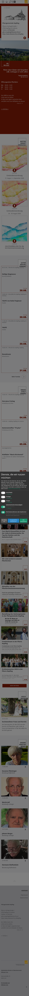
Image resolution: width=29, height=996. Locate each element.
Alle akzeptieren (23, 520)
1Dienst (8, 508)
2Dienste (9, 494)
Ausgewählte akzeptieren (13, 520)
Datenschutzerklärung (14, 488)
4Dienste (9, 498)
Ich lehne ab (4, 520)
